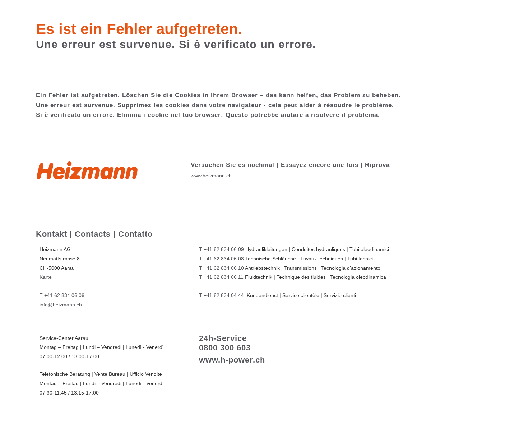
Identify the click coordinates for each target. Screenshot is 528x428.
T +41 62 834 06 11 (221, 277)
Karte (46, 277)
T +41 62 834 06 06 (62, 295)
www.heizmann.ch (211, 175)
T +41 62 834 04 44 (221, 295)
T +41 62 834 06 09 (221, 249)
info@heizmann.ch (61, 305)
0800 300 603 (225, 347)
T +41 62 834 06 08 (221, 258)
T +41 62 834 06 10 (221, 268)
